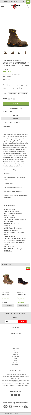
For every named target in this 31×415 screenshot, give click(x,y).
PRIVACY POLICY (15, 364)
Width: (5, 93)
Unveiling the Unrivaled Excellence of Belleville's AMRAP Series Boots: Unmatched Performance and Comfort (15, 384)
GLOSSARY (15, 362)
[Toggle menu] (2, 6)
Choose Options (8, 305)
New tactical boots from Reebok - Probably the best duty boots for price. (15, 381)
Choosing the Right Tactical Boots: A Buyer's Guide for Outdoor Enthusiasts (16, 377)
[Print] (8, 111)
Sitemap (16, 413)
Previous (2, 34)
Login (13, 340)
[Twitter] (11, 111)
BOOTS (15, 350)
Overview (15, 115)
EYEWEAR (15, 354)
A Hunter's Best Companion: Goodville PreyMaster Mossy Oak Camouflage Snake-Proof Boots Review (15, 373)
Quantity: (5, 98)
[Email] (6, 111)
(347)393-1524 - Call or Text (10, 1)
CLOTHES (15, 352)
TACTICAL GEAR (15, 356)
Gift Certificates (15, 336)
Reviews (15, 118)
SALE (15, 360)
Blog (15, 358)
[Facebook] (3, 111)
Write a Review (7, 76)
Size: (5, 85)
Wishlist (15, 338)
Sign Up (17, 340)
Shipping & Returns (15, 342)
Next (28, 34)
